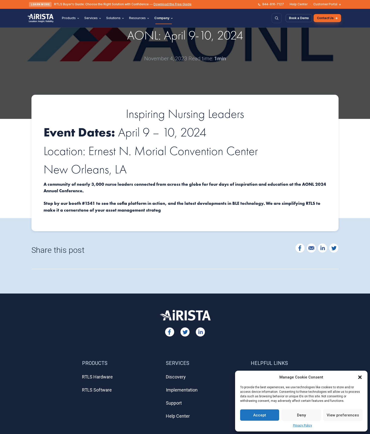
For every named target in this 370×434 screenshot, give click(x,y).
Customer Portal (325, 4)
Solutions (113, 18)
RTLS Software (97, 390)
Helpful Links (269, 363)
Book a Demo (299, 18)
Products (69, 18)
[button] (359, 377)
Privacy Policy (302, 425)
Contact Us (325, 18)
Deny (301, 415)
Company (161, 18)
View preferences (343, 415)
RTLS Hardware (97, 376)
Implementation (182, 390)
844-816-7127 (273, 4)
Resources (137, 18)
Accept (259, 415)
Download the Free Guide (173, 4)
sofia (122, 203)
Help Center (299, 4)
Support (174, 403)
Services (91, 18)
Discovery (176, 376)
